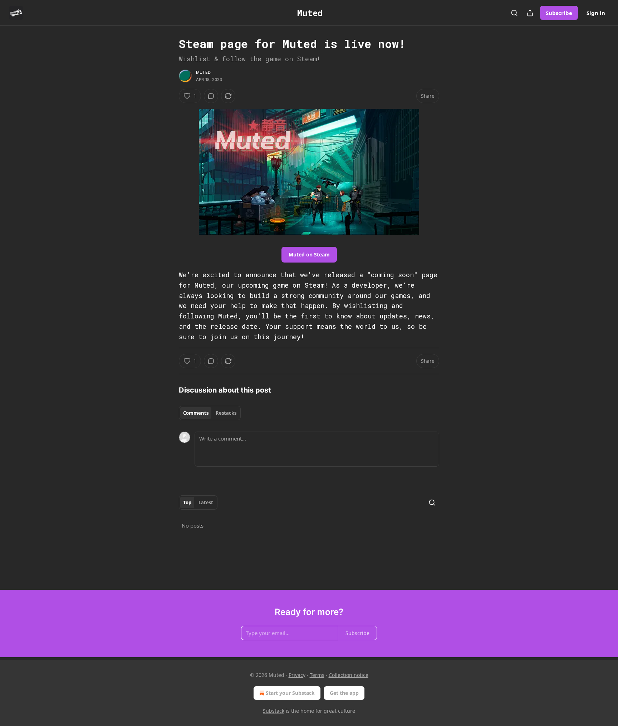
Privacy (297, 675)
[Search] (514, 13)
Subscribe (559, 12)
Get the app (344, 692)
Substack (273, 710)
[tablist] (210, 413)
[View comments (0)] (211, 96)
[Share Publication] (530, 13)
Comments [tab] (196, 413)
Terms (317, 675)
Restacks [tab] (226, 413)
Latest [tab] (205, 502)
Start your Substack (290, 692)
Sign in (596, 12)
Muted (203, 72)
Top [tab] (187, 502)
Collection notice (348, 675)
